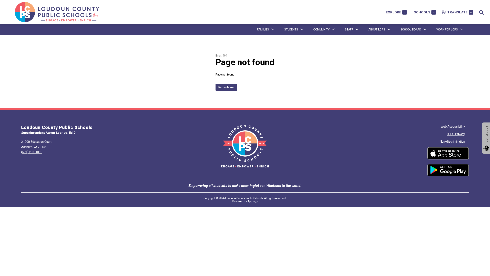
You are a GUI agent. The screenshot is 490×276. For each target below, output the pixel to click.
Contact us (486, 134)
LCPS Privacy (456, 134)
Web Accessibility (453, 126)
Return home (226, 87)
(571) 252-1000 (31, 152)
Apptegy (252, 201)
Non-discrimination (452, 141)
